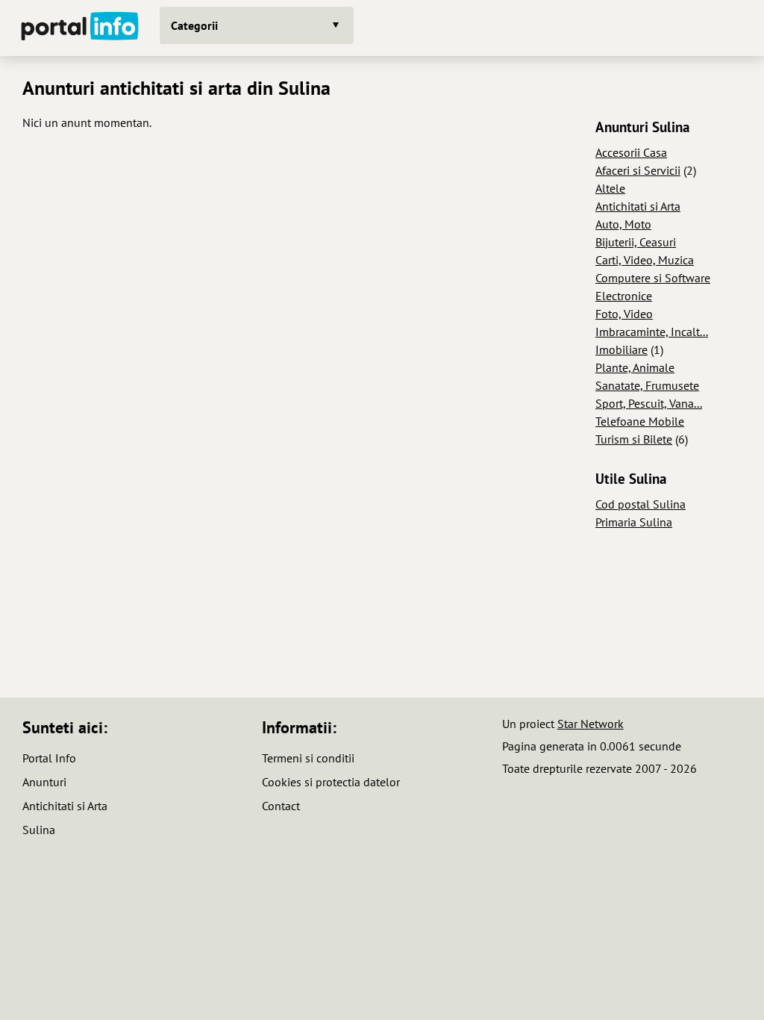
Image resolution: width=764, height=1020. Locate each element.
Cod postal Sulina (640, 504)
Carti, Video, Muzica (644, 259)
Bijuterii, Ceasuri (635, 241)
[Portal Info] (80, 28)
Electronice (623, 295)
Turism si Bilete (633, 439)
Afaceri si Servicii (637, 170)
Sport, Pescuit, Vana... (648, 403)
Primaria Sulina (633, 521)
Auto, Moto (623, 224)
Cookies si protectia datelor (331, 781)
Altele (610, 188)
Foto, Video (624, 313)
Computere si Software (652, 277)
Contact (281, 805)
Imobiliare (621, 349)
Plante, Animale (634, 367)
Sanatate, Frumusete (647, 385)
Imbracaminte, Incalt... (651, 331)
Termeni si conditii (308, 757)
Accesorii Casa (631, 152)
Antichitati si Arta (637, 206)
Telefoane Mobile (639, 421)
